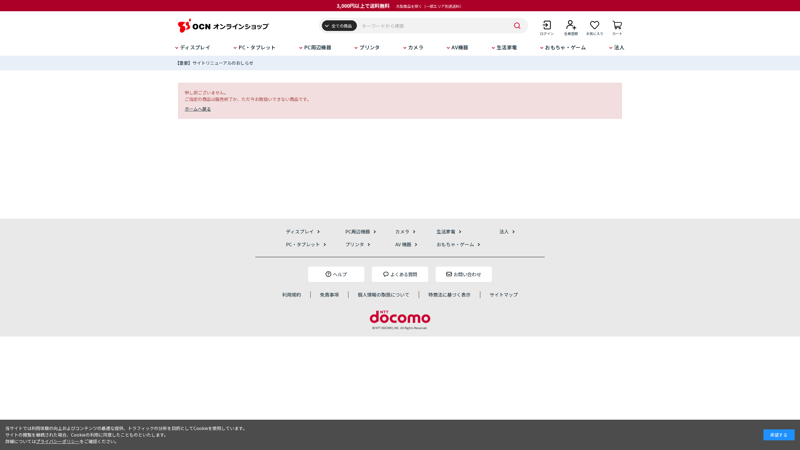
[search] (517, 25)
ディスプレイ (195, 47)
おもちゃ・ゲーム (565, 47)
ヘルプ (340, 274)
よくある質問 (403, 274)
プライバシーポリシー (58, 441)
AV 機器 (403, 244)
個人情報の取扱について (383, 294)
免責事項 (329, 294)
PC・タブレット (257, 47)
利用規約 (291, 294)
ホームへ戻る (198, 109)
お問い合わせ (467, 274)
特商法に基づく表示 (449, 294)
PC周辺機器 (317, 47)
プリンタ (369, 47)
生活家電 (507, 47)
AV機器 (460, 47)
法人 (619, 47)
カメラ (415, 47)
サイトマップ (504, 294)
